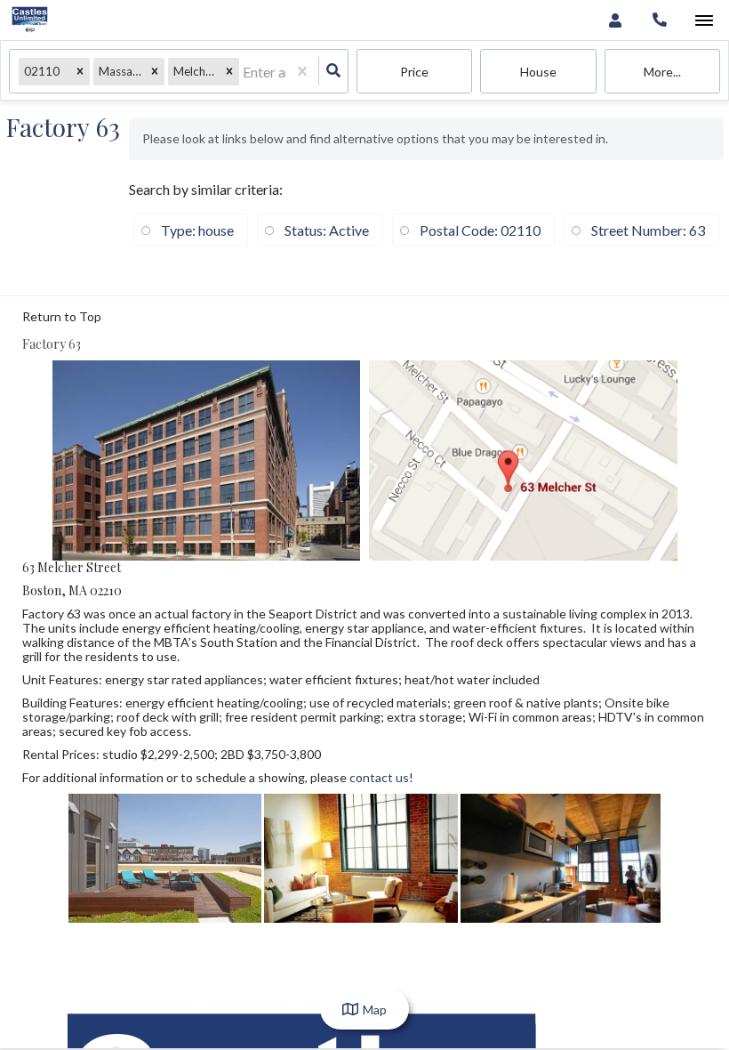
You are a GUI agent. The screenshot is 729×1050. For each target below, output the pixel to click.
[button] (80, 71)
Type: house (197, 230)
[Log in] (615, 20)
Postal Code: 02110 (480, 230)
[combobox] (244, 72)
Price (414, 71)
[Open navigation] (704, 21)
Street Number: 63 (648, 230)
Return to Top (61, 317)
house (538, 71)
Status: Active (326, 230)
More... (662, 71)
